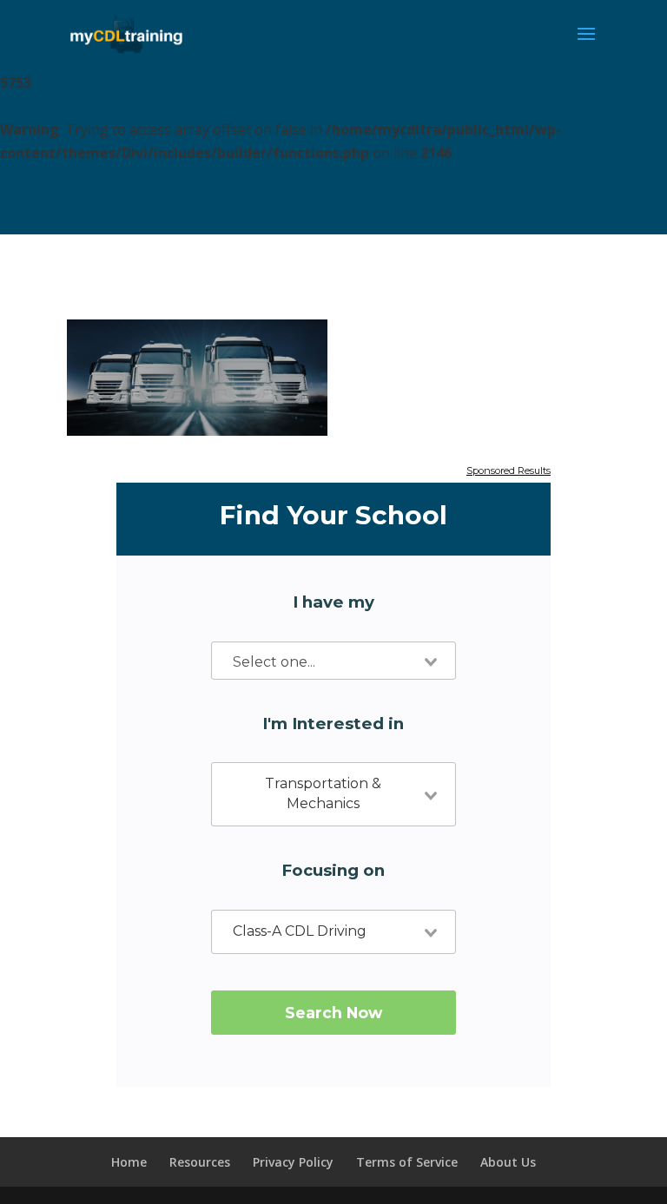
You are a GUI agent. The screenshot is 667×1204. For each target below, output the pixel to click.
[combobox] (333, 660)
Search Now (333, 1012)
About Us (508, 1162)
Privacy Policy (293, 1162)
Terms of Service (407, 1162)
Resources (199, 1162)
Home (129, 1162)
